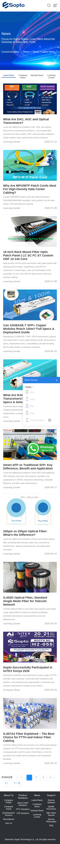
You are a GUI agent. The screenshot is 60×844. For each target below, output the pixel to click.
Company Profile (8, 801)
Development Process (8, 814)
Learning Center (51, 76)
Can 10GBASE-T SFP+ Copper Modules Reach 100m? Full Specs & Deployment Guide (28, 329)
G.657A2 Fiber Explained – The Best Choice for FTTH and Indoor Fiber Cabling (28, 737)
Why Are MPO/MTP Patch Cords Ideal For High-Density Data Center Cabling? (29, 189)
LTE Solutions (22, 813)
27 (6, 783)
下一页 (16, 783)
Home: (26, 51)
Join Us (8, 823)
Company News (22, 76)
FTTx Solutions (23, 809)
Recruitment (8, 819)
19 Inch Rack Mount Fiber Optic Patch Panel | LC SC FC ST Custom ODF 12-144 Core (28, 255)
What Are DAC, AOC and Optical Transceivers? (26, 121)
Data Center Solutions (22, 804)
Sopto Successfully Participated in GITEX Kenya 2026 (27, 669)
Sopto (28, 387)
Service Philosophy (51, 820)
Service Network (51, 801)
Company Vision (8, 807)
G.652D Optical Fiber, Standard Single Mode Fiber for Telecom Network (25, 601)
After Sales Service (51, 814)
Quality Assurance (51, 807)
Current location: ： (12, 51)
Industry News (37, 75)
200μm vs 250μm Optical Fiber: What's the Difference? (25, 533)
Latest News (48, 51)
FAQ (51, 825)
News (36, 51)
